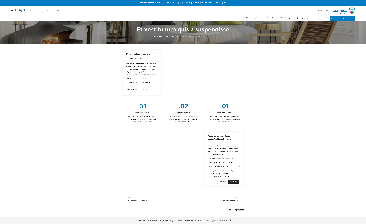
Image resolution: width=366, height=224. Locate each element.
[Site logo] (343, 11)
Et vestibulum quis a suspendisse (192, 37)
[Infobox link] (224, 113)
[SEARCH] (43, 11)
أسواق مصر (226, 221)
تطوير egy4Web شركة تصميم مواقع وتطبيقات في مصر (178, 221)
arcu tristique (229, 171)
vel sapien (216, 146)
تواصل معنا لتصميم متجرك (146, 221)
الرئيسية (209, 37)
